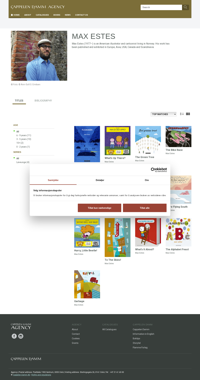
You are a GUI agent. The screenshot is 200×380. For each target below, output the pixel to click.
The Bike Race (174, 149)
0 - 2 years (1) (23, 147)
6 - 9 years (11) (23, 135)
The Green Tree (144, 157)
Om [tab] (147, 180)
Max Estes (109, 162)
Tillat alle (145, 207)
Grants (75, 343)
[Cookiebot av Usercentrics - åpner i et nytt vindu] (153, 170)
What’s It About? (144, 249)
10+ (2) (19, 143)
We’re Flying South (177, 206)
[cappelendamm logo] (26, 360)
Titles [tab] (19, 100)
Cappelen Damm (141, 329)
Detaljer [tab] (100, 180)
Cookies (76, 338)
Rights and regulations (41, 375)
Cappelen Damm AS (21, 375)
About (75, 329)
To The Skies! (113, 259)
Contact (76, 334)
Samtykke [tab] (53, 180)
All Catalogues (109, 329)
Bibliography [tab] (43, 100)
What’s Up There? (115, 158)
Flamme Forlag (140, 347)
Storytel (137, 343)
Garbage (79, 301)
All (17, 131)
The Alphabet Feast (177, 249)
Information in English (143, 334)
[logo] (21, 327)
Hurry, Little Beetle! (85, 250)
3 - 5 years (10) (23, 139)
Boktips (136, 338)
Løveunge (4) (22, 162)
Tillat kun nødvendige (99, 207)
